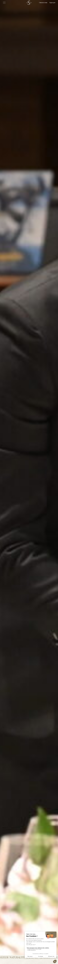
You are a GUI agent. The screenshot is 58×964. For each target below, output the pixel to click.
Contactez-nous (43, 2)
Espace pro (52, 2)
